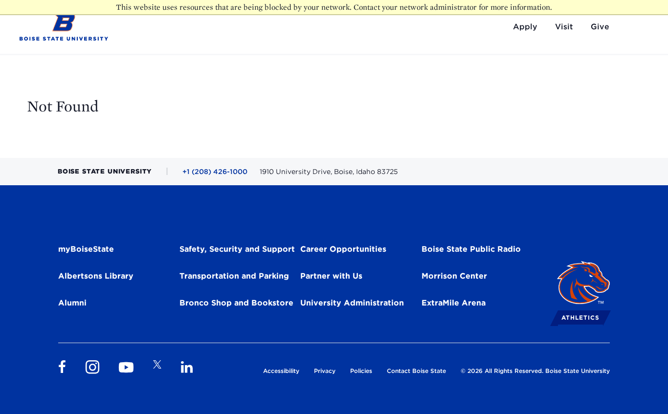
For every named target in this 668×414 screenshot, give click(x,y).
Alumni (72, 302)
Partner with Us (331, 276)
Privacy (324, 370)
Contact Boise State (416, 370)
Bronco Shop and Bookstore (236, 302)
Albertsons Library (96, 276)
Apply (525, 26)
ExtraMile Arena (454, 302)
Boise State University (577, 370)
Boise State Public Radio (471, 249)
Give (600, 26)
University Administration (352, 302)
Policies (361, 370)
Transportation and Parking (234, 276)
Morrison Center (454, 276)
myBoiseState (86, 249)
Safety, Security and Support (237, 249)
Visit (564, 26)
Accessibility (281, 370)
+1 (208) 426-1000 (214, 171)
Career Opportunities (343, 249)
